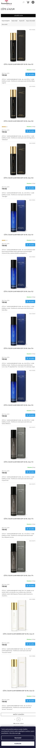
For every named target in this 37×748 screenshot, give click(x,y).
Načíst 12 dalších (18, 714)
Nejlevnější (14, 21)
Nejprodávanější (30, 21)
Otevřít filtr (18, 15)
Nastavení (18, 738)
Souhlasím (17, 744)
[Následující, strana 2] (18, 719)
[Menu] (33, 2)
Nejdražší (21, 21)
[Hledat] (23, 2)
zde (19, 733)
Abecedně (4, 24)
